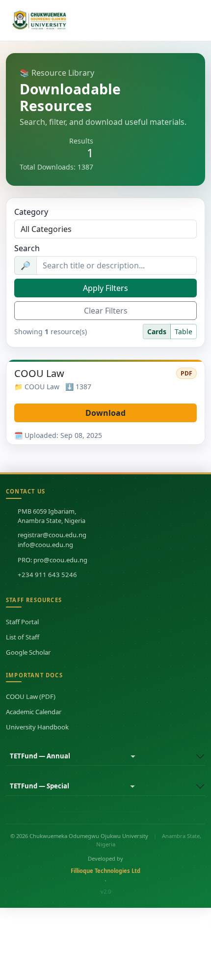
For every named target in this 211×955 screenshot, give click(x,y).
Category (31, 211)
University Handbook (37, 727)
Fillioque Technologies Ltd (105, 870)
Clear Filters (106, 310)
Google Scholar (28, 652)
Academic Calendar (33, 711)
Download (105, 412)
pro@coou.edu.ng (60, 559)
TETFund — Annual (40, 756)
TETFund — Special (39, 785)
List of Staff (22, 637)
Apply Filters (105, 288)
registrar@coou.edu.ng (52, 534)
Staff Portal (22, 621)
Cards (156, 331)
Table (183, 331)
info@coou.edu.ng (45, 544)
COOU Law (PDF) (30, 696)
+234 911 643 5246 (47, 574)
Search (27, 248)
